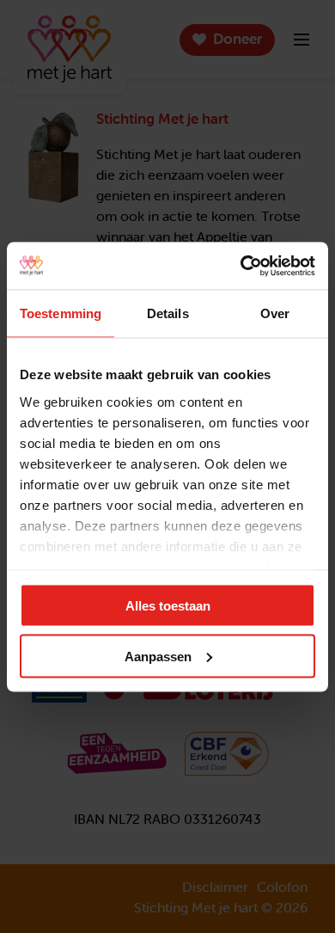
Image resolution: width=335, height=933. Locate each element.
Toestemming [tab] (60, 313)
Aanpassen (158, 655)
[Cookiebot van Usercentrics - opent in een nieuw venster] (241, 266)
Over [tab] (274, 313)
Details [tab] (168, 313)
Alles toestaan (167, 605)
